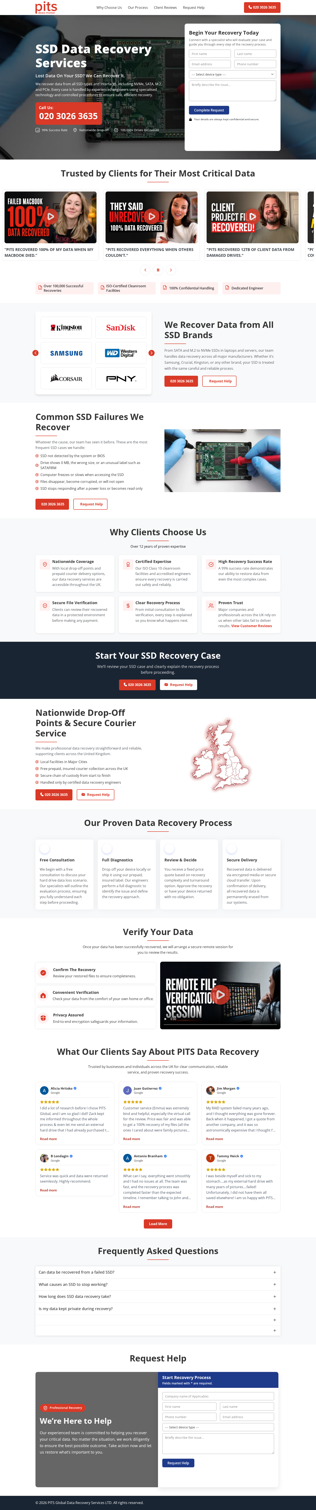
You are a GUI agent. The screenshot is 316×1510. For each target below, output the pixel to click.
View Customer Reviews (251, 625)
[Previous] (145, 270)
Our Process (138, 7)
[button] (50, 217)
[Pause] (158, 270)
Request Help (194, 7)
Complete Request (209, 110)
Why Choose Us (109, 7)
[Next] (171, 270)
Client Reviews (165, 7)
